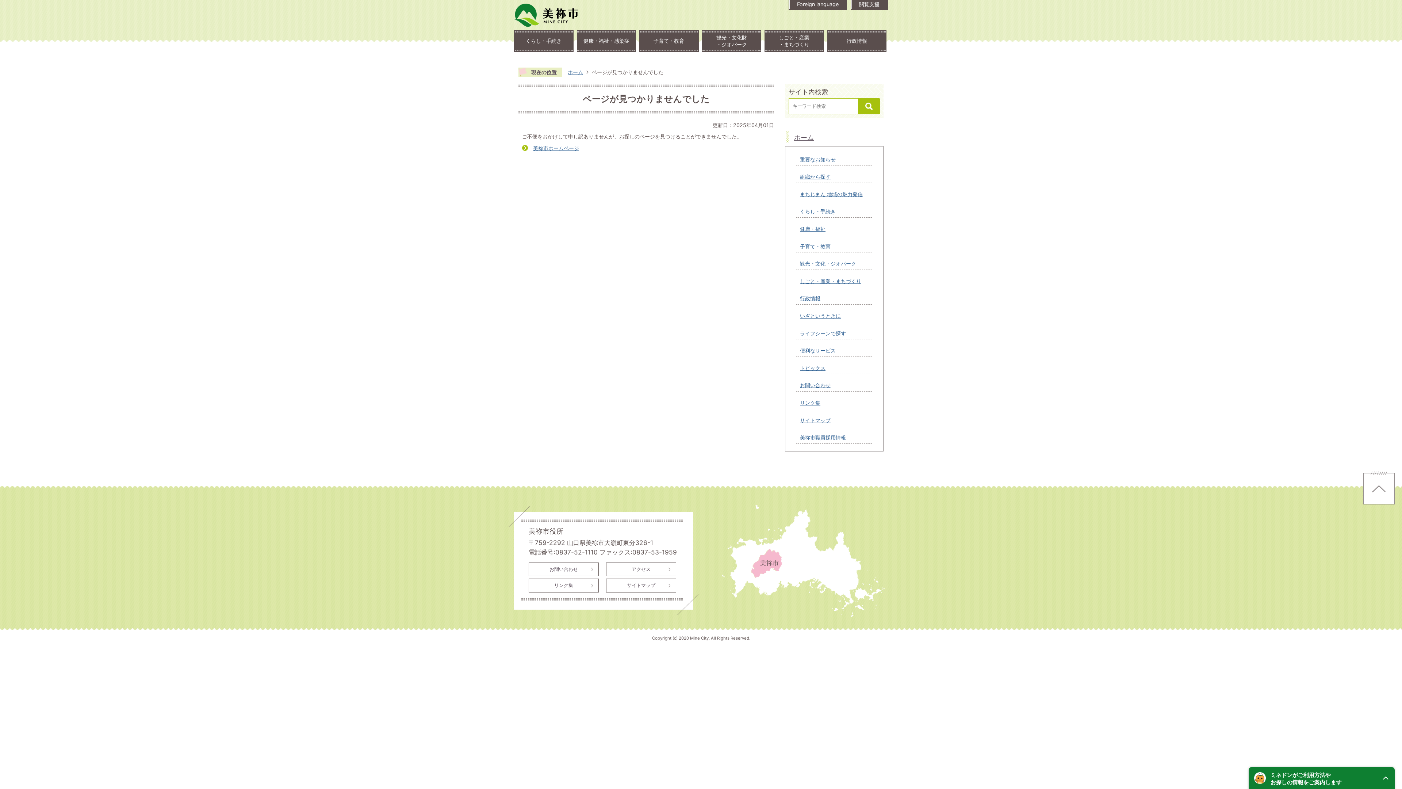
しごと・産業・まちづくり (794, 40)
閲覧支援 (869, 4)
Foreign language (818, 4)
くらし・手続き (544, 41)
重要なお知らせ (818, 159)
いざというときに (820, 316)
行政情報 (857, 41)
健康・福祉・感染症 (606, 41)
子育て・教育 (669, 41)
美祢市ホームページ (556, 148)
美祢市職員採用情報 (823, 437)
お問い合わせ (815, 385)
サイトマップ (815, 420)
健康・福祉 (813, 229)
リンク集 (810, 403)
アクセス (641, 569)
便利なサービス (818, 350)
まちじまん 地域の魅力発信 (831, 194)
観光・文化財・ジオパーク (731, 40)
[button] (1322, 778)
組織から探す (815, 177)
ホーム (575, 72)
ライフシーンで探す (823, 333)
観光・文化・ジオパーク (828, 263)
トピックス (813, 368)
